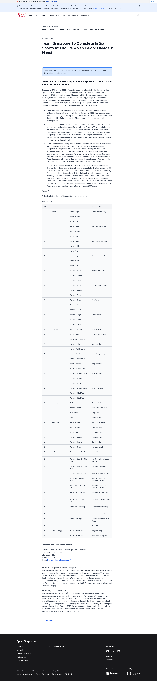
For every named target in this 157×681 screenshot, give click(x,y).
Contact (109, 656)
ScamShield (98, 8)
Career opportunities (55, 647)
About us (20, 646)
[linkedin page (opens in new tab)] (118, 651)
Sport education (22, 661)
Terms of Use (57, 674)
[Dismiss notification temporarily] (139, 6)
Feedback (111, 660)
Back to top (49, 621)
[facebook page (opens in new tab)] (107, 651)
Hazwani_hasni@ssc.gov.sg (59, 560)
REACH (68, 674)
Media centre (73, 15)
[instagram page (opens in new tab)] (113, 651)
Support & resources (24, 653)
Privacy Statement (42, 674)
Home (44, 27)
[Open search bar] (137, 15)
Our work (20, 650)
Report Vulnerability (23, 674)
